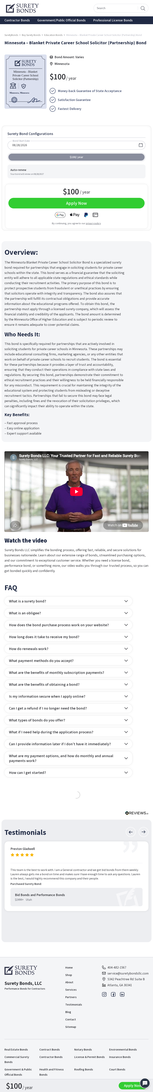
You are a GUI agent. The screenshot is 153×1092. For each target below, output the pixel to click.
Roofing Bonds (83, 1069)
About (69, 982)
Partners (70, 997)
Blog (68, 1012)
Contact (70, 1019)
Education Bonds (53, 35)
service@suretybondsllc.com (128, 973)
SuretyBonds (11, 35)
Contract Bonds (49, 1049)
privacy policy (93, 223)
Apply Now (133, 1085)
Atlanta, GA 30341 (119, 985)
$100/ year (76, 157)
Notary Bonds (83, 1049)
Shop (68, 975)
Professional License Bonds (113, 20)
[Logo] (21, 970)
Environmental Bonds (123, 1049)
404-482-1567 (116, 967)
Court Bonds (117, 1069)
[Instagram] (104, 995)
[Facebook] (113, 995)
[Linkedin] (122, 995)
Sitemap (70, 1027)
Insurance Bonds (120, 1057)
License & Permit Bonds (89, 1057)
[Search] (143, 8)
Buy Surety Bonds (31, 35)
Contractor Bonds (17, 20)
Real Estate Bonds (16, 1049)
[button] (131, 832)
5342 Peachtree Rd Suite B (126, 979)
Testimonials (73, 1004)
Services (70, 990)
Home (69, 967)
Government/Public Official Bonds (61, 20)
